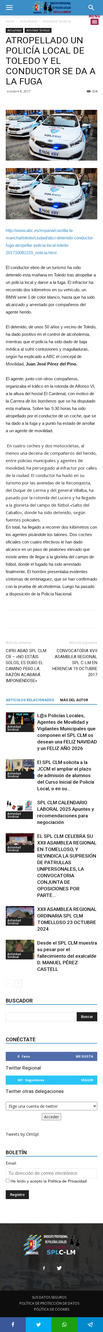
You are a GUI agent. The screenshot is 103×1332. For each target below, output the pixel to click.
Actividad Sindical (57, 21)
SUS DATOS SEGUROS (49, 1297)
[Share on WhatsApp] (64, 1324)
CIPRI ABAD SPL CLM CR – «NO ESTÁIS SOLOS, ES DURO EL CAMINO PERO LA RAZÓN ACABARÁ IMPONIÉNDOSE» (26, 665)
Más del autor (74, 700)
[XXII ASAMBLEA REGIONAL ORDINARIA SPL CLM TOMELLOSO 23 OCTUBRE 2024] (20, 916)
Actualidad (28, 21)
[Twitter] (59, 1268)
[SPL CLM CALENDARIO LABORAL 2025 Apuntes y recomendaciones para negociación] (20, 809)
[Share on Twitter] (39, 1324)
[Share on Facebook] (13, 1324)
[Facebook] (43, 1268)
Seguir (87, 1080)
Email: (11, 1163)
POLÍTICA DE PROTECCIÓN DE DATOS (49, 1303)
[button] (93, 7)
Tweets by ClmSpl (22, 1134)
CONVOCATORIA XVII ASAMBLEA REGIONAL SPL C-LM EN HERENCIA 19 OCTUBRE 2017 (74, 662)
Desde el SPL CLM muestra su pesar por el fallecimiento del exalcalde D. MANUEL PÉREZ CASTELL (67, 956)
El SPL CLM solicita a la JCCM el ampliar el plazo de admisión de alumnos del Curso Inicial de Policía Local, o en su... (65, 775)
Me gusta (84, 1056)
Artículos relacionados (30, 700)
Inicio (10, 21)
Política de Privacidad (67, 1181)
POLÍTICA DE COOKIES (51, 1309)
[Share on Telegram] (90, 1324)
